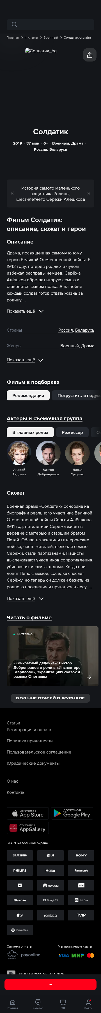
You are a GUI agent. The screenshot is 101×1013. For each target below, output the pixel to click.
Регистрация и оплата (29, 729)
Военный (60, 143)
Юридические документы (33, 763)
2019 (17, 143)
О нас (12, 780)
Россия (40, 149)
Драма (77, 143)
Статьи (13, 722)
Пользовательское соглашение (39, 751)
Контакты (16, 792)
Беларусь (58, 149)
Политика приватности (30, 740)
